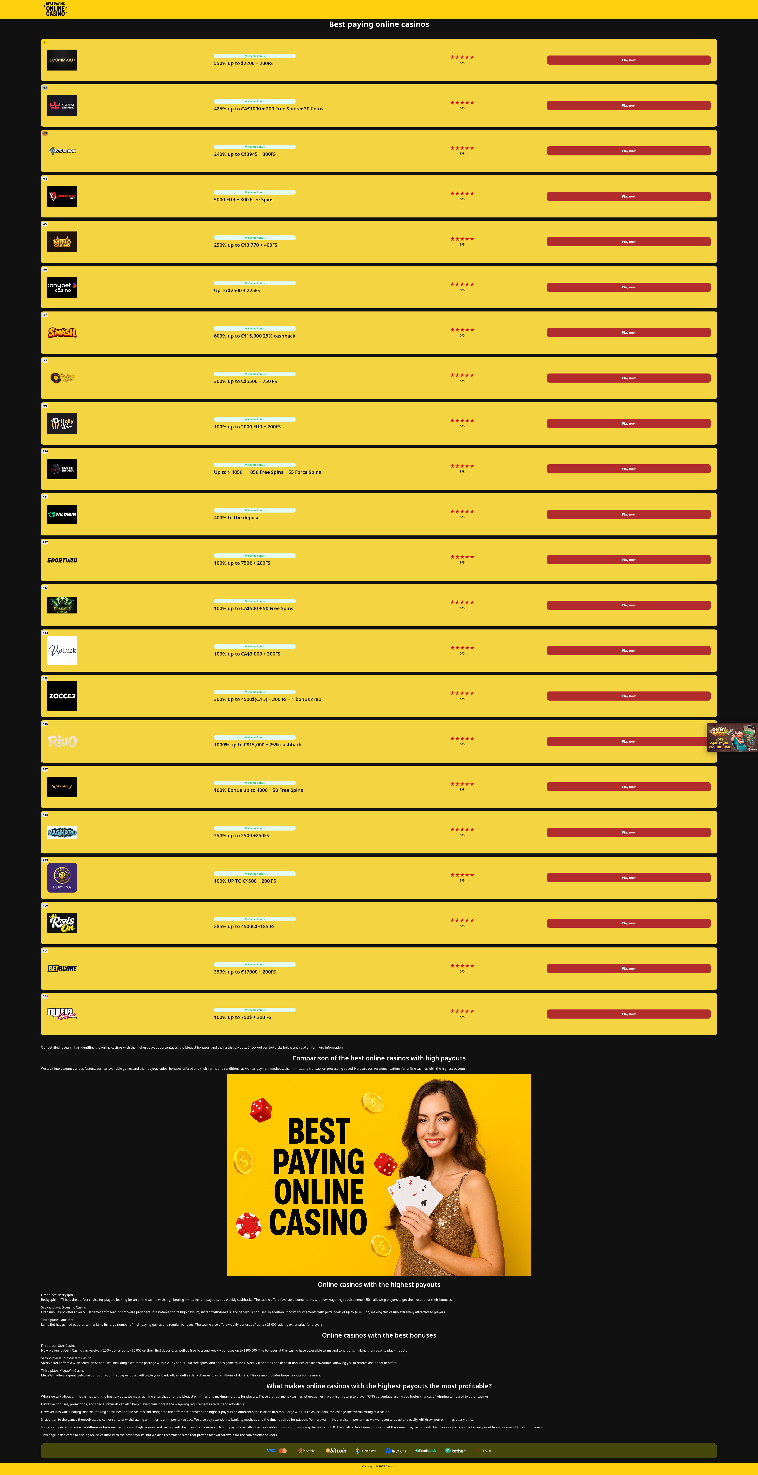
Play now (629, 60)
